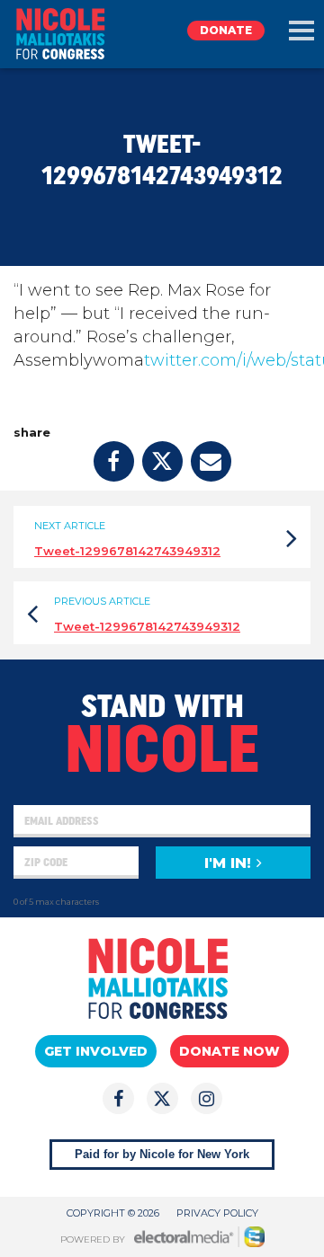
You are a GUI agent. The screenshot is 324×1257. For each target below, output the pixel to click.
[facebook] (114, 461)
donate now (229, 1051)
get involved (96, 1051)
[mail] (211, 461)
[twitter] (162, 461)
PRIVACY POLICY (217, 1213)
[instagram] (206, 1098)
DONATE (226, 30)
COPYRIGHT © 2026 (113, 1213)
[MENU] (301, 30)
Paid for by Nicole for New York (162, 1154)
